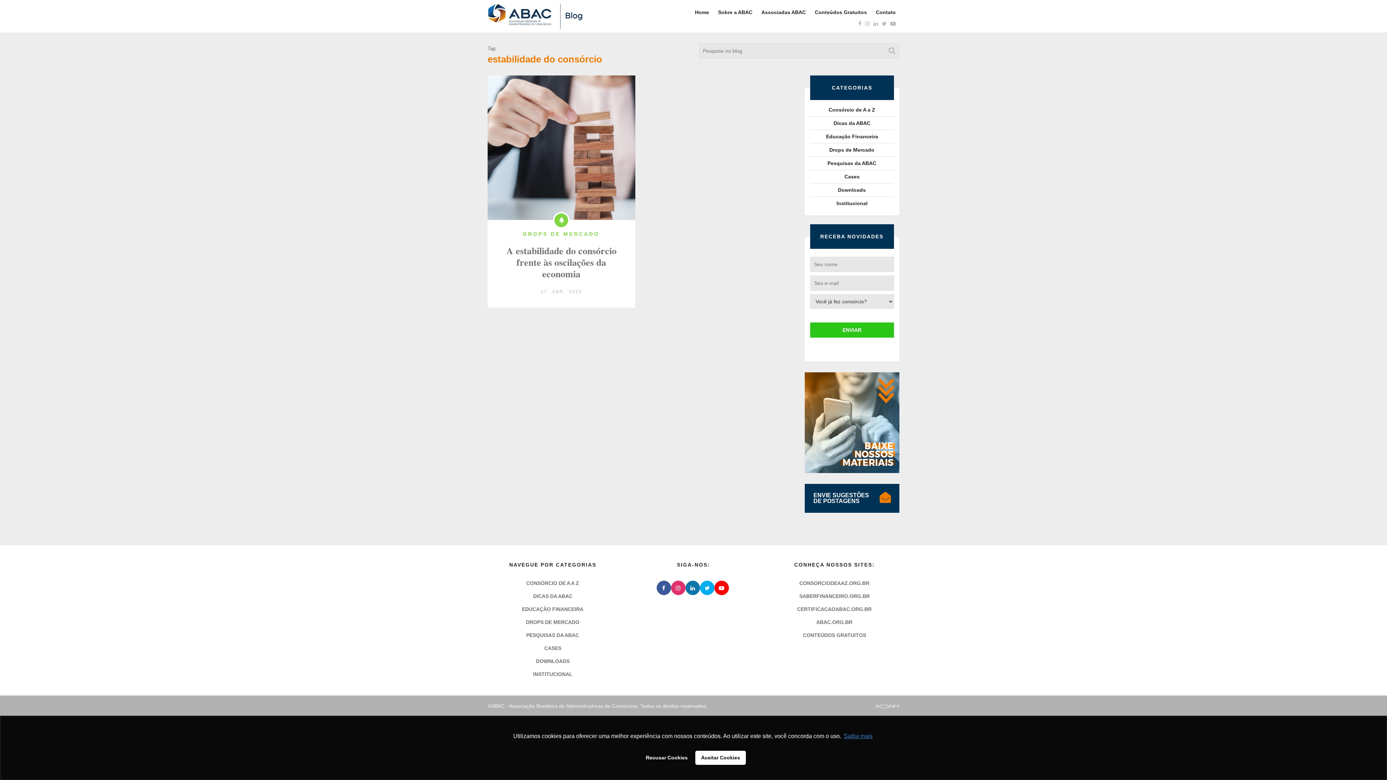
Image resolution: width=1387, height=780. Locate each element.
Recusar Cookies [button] (667, 757)
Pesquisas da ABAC (852, 163)
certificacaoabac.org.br (834, 609)
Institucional (852, 203)
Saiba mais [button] (858, 736)
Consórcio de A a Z (852, 110)
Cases (852, 176)
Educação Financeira (852, 136)
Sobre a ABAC (735, 12)
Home (702, 12)
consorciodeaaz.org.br (834, 583)
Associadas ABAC (783, 12)
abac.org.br (834, 622)
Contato (886, 12)
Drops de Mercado (851, 150)
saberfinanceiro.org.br (834, 596)
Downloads (852, 190)
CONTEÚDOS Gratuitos (834, 635)
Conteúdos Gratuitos (841, 12)
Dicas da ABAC (852, 123)
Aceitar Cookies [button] (720, 757)
